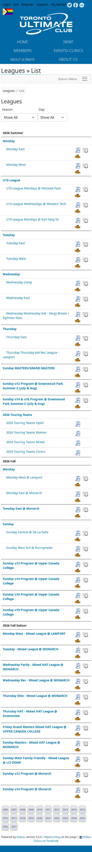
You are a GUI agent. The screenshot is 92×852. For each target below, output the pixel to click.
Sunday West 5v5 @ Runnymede (29, 548)
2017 (13, 818)
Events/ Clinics (68, 50)
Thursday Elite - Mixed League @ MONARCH (35, 696)
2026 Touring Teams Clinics (25, 452)
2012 (56, 809)
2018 (22, 818)
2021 (48, 818)
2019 (31, 818)
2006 (5, 809)
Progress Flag (8, 12)
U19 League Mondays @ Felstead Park (33, 188)
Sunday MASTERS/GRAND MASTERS (29, 368)
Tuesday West (16, 259)
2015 (82, 809)
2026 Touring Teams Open (25, 423)
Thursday (9, 329)
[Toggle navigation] (85, 79)
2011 (48, 809)
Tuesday (9, 235)
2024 (73, 818)
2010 (39, 809)
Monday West (16, 165)
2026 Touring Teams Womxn (26, 432)
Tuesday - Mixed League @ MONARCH (30, 649)
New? (68, 41)
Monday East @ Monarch (24, 493)
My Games (58, 4)
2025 (82, 818)
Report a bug (52, 837)
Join (16, 4)
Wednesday (11, 274)
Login (7, 4)
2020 (39, 818)
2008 (22, 809)
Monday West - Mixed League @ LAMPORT (34, 633)
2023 (65, 818)
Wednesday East (18, 298)
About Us (68, 59)
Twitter (69, 5)
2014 (73, 809)
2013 (65, 809)
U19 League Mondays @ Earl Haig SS (32, 219)
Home (22, 41)
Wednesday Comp (19, 282)
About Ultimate (22, 59)
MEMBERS (22, 50)
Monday (9, 141)
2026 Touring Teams (17, 415)
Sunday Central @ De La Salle (27, 532)
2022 (56, 818)
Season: (7, 109)
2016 (5, 818)
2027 (13, 826)
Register (28, 4)
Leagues (42, 4)
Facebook (76, 5)
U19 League (11, 180)
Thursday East (16, 337)
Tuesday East (15, 243)
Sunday (8, 524)
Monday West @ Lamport (24, 477)
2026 (5, 826)
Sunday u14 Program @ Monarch (27, 789)
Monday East (15, 149)
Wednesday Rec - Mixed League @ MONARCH (36, 680)
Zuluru (20, 837)
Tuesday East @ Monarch (21, 508)
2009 (31, 809)
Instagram (82, 5)
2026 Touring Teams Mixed (25, 442)
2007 (13, 809)
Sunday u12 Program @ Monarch (27, 773)
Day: (42, 109)
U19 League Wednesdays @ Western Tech (36, 204)
